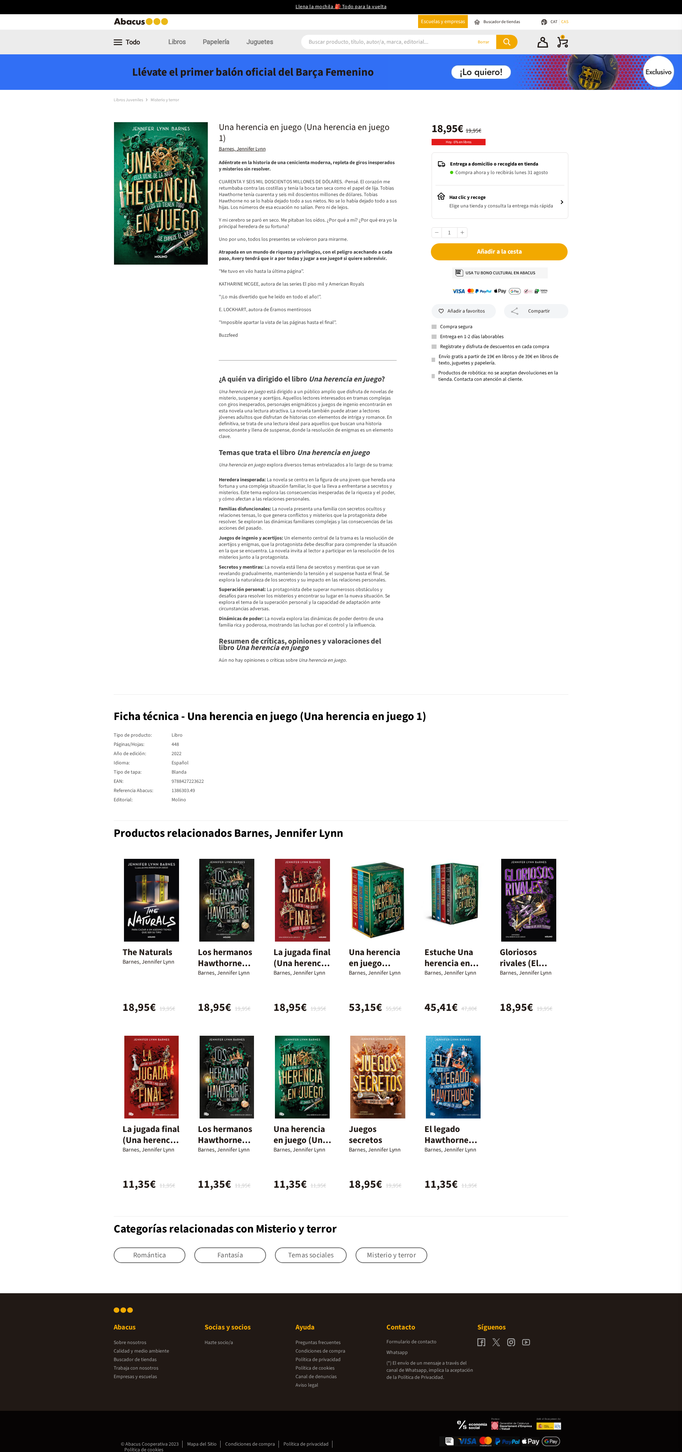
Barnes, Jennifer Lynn (242, 149)
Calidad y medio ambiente (141, 1351)
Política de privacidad (318, 1359)
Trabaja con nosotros (136, 1368)
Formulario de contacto (411, 1341)
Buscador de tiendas (135, 1359)
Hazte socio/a (219, 1342)
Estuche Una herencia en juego (448, 963)
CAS (564, 22)
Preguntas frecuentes (318, 1342)
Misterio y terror (165, 100)
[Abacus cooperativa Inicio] (143, 24)
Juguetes (260, 41)
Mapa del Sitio (202, 1444)
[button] (542, 43)
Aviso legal (307, 1385)
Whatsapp (397, 1352)
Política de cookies (315, 1368)
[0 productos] (562, 46)
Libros (177, 41)
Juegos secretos (365, 1135)
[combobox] (377, 42)
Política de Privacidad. (421, 1377)
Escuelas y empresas (443, 21)
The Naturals (147, 952)
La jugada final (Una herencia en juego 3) (302, 963)
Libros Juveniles (129, 100)
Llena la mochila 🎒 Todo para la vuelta (341, 6)
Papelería (216, 41)
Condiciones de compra (320, 1351)
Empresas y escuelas (135, 1376)
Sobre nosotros (130, 1342)
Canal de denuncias (316, 1376)
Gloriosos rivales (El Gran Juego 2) (526, 963)
